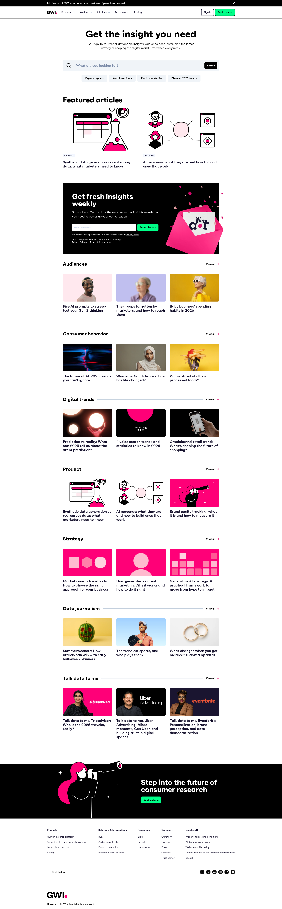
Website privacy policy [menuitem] (198, 842)
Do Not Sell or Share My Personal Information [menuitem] (210, 852)
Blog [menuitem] (140, 836)
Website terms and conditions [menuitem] (202, 836)
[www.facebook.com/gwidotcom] (202, 872)
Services (84, 12)
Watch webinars (122, 78)
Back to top (58, 872)
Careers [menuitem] (165, 842)
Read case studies (151, 78)
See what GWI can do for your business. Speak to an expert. (89, 3)
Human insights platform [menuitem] (60, 836)
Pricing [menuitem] (138, 12)
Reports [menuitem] (142, 842)
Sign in (207, 12)
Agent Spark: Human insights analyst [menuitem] (67, 842)
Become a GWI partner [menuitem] (111, 852)
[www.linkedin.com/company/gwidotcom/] (214, 872)
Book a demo (225, 12)
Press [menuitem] (164, 847)
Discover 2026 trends (184, 78)
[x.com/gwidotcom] (208, 872)
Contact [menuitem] (166, 852)
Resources (120, 12)
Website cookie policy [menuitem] (197, 847)
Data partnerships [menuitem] (108, 847)
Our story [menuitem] (166, 836)
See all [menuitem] (189, 857)
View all (210, 264)
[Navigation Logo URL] (52, 12)
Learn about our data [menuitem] (58, 847)
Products (66, 12)
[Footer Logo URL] (57, 895)
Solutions (101, 12)
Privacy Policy (132, 234)
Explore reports (94, 78)
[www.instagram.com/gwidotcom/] (220, 872)
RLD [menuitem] (100, 836)
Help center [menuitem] (144, 847)
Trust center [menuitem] (167, 857)
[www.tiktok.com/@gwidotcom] (226, 872)
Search (211, 65)
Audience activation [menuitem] (109, 842)
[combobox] (141, 65)
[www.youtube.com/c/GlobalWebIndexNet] (233, 872)
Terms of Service (97, 242)
